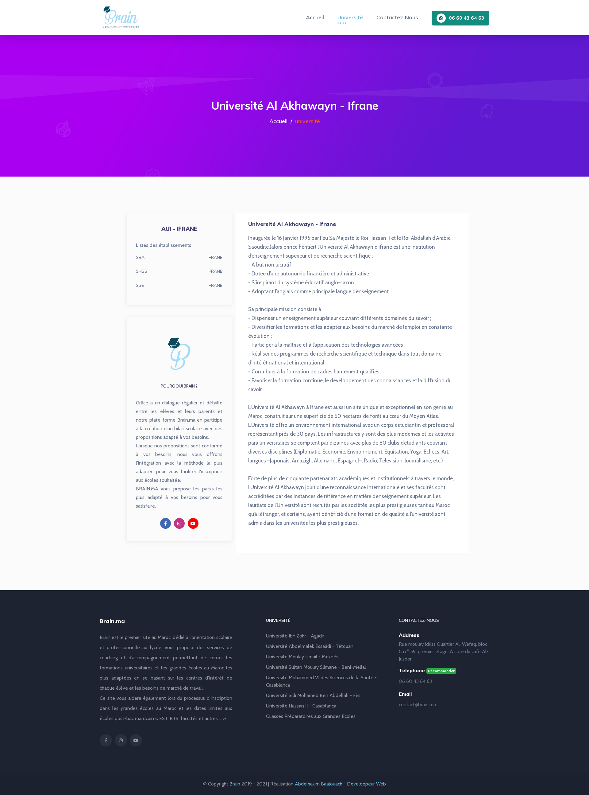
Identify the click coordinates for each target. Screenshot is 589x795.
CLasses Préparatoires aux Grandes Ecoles (311, 716)
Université (350, 17)
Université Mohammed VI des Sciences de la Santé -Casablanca (321, 681)
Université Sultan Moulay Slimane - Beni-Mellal (316, 667)
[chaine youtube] (193, 523)
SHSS (179, 271)
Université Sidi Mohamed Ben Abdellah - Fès (313, 695)
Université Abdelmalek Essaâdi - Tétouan (309, 646)
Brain (234, 784)
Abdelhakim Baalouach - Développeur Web (340, 784)
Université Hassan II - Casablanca (301, 706)
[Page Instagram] (179, 523)
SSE (179, 285)
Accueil (315, 17)
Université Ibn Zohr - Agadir (295, 636)
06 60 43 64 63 (466, 18)
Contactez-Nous (397, 17)
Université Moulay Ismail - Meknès (302, 657)
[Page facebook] (165, 523)
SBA (179, 257)
